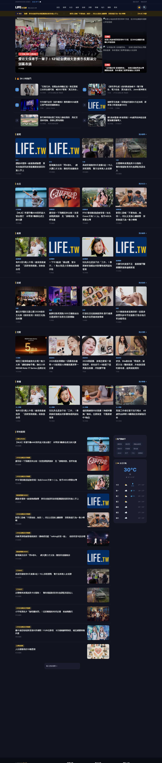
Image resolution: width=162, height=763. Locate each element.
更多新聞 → (143, 134)
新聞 (64, 7)
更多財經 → (143, 283)
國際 (109, 7)
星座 (115, 7)
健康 (77, 7)
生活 (70, 7)
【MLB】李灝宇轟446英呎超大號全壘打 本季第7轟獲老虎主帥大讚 (108, 14)
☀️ (139, 7)
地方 (102, 7)
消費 (90, 7)
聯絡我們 (144, 2)
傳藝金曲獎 (137, 444)
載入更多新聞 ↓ (52, 666)
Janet (119, 453)
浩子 (126, 453)
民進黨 (128, 448)
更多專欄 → (143, 381)
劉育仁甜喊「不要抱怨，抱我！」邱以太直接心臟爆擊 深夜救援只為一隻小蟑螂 (46, 14)
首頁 (58, 7)
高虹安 (119, 448)
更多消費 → (143, 332)
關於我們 (136, 2)
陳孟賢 (128, 444)
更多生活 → (143, 184)
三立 (133, 453)
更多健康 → (143, 233)
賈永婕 (136, 448)
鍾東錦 (140, 453)
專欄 (96, 7)
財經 (83, 7)
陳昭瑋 (119, 444)
